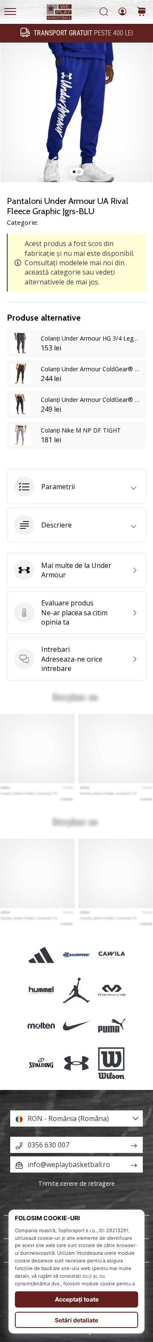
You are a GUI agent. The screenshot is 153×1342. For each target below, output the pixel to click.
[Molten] (41, 1025)
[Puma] (112, 1025)
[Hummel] (41, 990)
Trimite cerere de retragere (76, 1183)
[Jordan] (76, 990)
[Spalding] (41, 1064)
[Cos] (141, 12)
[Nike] (76, 1025)
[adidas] (41, 954)
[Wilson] (112, 1064)
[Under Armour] (76, 1064)
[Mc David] (112, 990)
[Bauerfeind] (76, 954)
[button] (76, 487)
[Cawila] (112, 954)
